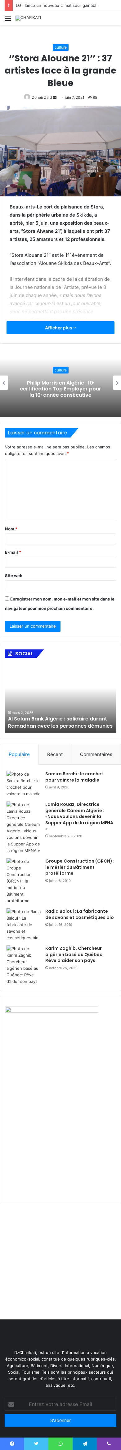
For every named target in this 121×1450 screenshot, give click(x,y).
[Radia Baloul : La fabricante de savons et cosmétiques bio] (24, 924)
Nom (11, 528)
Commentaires (96, 754)
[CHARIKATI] (28, 18)
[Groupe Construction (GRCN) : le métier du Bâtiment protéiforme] (24, 881)
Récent (55, 754)
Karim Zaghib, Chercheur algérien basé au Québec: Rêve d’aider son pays (74, 954)
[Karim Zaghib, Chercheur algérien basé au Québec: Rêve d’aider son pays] (24, 965)
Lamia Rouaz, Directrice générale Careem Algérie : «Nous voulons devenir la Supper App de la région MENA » (79, 816)
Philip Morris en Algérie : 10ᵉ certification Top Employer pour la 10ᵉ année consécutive (60, 388)
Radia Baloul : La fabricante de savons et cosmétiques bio (79, 914)
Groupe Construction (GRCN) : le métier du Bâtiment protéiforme (79, 867)
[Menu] (8, 20)
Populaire (19, 754)
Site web (13, 575)
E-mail (13, 552)
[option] (60, 382)
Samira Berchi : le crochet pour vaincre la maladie (74, 777)
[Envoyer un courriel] (54, 97)
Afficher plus (59, 327)
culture (61, 47)
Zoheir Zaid (42, 97)
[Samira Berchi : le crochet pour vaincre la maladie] (24, 784)
